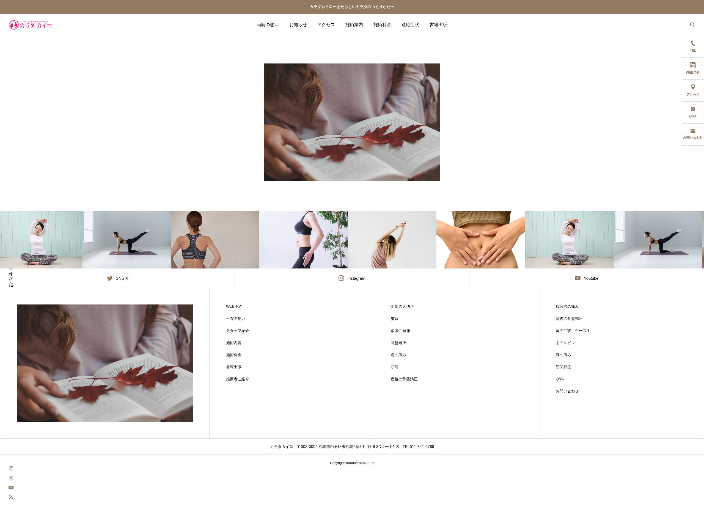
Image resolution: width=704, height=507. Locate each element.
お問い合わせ (567, 391)
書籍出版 (438, 24)
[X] (11, 477)
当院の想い (268, 24)
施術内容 (235, 343)
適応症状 (410, 24)
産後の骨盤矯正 (404, 379)
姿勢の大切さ (402, 306)
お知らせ (298, 24)
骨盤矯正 (398, 343)
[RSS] (11, 497)
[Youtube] (11, 487)
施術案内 (354, 24)
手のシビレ (565, 343)
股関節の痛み (567, 306)
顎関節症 (563, 367)
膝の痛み (563, 355)
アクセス (326, 24)
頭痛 (394, 367)
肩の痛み (398, 355)
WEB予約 (234, 306)
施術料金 (382, 24)
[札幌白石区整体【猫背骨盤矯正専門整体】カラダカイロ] (30, 25)
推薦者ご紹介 (237, 379)
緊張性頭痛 (400, 331)
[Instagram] (11, 468)
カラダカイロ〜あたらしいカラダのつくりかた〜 (352, 6)
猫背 (394, 318)
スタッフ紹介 (237, 331)
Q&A (560, 379)
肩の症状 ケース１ (573, 331)
